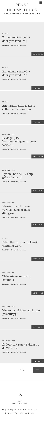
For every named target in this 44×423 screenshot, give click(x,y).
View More (22, 39)
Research (9, 413)
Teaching (19, 413)
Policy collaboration (17, 410)
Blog (4, 410)
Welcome (29, 413)
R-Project (33, 410)
